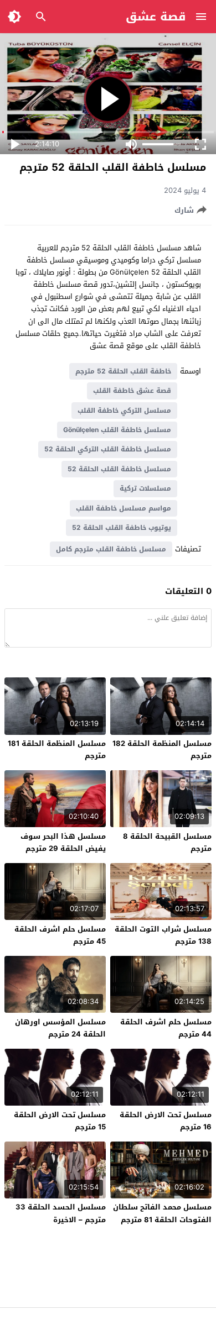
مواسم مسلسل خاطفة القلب (123, 508)
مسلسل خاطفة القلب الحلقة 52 (119, 469)
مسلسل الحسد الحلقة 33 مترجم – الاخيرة (61, 1213)
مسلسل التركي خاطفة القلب (124, 410)
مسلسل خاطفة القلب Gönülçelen (117, 430)
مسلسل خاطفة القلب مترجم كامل (111, 549)
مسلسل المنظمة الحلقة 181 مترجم (57, 749)
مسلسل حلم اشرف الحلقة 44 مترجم (166, 1028)
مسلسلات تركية (145, 488)
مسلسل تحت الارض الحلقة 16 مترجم (166, 1121)
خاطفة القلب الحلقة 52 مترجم (123, 371)
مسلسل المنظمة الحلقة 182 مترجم (162, 749)
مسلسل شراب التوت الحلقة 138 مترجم (163, 935)
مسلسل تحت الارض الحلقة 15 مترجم (60, 1121)
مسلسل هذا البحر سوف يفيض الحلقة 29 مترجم (63, 842)
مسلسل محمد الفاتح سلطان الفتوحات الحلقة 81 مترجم (162, 1213)
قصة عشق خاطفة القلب (132, 391)
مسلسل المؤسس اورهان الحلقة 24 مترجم (60, 1028)
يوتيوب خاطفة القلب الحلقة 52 (121, 528)
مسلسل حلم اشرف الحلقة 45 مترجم (60, 935)
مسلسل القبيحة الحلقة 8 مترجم (167, 842)
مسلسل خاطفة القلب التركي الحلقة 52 (107, 449)
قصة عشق (156, 17)
